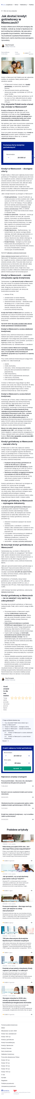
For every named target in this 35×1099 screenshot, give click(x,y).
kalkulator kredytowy (7, 592)
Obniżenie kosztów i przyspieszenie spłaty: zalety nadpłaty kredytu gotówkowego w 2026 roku (17, 804)
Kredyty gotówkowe (7, 1039)
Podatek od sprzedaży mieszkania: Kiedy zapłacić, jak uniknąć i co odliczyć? (17, 969)
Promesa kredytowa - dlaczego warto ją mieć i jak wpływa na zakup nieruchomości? (17, 909)
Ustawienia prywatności (8, 1086)
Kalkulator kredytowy (7, 1054)
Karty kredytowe (6, 1051)
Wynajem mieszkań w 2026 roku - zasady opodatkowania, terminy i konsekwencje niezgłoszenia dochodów (17, 1000)
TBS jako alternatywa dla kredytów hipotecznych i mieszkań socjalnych (16, 939)
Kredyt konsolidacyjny (8, 1042)
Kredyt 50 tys (5, 1069)
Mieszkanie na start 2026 (9, 1031)
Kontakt (3, 1077)
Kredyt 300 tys (5, 1036)
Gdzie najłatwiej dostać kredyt (10, 256)
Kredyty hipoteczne (7, 1045)
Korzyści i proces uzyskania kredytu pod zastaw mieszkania (16, 793)
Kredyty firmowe (6, 1048)
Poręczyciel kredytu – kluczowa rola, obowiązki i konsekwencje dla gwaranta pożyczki (16, 782)
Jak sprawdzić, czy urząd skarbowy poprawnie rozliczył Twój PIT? (15, 878)
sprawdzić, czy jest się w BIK (23, 436)
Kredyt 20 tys (5, 1060)
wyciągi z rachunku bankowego (22, 541)
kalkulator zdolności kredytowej (16, 253)
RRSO (3, 1028)
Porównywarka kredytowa (9, 1025)
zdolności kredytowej (8, 138)
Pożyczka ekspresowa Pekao (10, 1057)
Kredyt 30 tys (5, 1063)
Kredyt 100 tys (5, 1072)
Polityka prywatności (7, 1083)
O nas (3, 1074)
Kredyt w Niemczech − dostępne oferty (17, 727)
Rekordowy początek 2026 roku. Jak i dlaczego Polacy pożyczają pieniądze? (17, 848)
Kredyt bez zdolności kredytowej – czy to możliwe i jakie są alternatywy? (17, 815)
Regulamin (4, 1080)
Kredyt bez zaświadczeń (8, 1034)
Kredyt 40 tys (5, 1066)
